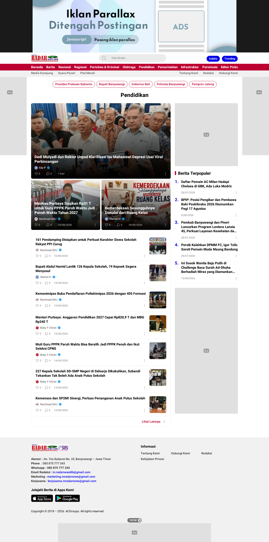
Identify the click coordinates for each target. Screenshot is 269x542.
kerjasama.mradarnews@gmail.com (72, 481)
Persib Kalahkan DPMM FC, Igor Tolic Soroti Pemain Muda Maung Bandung (209, 247)
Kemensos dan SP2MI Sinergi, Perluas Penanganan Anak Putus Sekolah (90, 398)
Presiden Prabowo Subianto (73, 84)
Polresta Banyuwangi (171, 84)
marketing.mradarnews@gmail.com (71, 476)
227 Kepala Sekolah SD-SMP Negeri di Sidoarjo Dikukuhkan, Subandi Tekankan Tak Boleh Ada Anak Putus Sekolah (88, 373)
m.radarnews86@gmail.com (71, 472)
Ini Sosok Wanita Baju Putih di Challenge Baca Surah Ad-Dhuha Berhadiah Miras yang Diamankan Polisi (206, 267)
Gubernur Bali (141, 84)
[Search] (104, 58)
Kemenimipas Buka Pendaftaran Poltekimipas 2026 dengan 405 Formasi (91, 294)
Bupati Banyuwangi (112, 84)
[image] (157, 246)
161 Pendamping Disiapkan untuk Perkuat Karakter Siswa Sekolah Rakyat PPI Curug (86, 242)
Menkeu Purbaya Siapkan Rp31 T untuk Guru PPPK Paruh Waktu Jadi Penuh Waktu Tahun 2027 (64, 208)
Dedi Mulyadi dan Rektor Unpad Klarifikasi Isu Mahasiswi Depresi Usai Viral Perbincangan (98, 159)
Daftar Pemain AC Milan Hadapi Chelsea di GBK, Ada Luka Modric (206, 184)
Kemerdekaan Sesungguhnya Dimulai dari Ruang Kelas (130, 210)
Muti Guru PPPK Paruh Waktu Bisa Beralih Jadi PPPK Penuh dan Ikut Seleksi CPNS (87, 346)
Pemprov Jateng (203, 84)
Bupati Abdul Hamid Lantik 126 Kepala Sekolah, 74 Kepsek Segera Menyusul (86, 268)
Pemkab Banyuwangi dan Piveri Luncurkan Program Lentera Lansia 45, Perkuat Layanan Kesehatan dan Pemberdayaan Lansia (208, 226)
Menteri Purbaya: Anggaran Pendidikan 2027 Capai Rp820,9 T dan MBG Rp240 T (90, 319)
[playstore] (67, 498)
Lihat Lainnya (151, 421)
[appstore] (42, 498)
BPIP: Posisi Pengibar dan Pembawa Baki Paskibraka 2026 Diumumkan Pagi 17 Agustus (208, 204)
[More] (165, 173)
